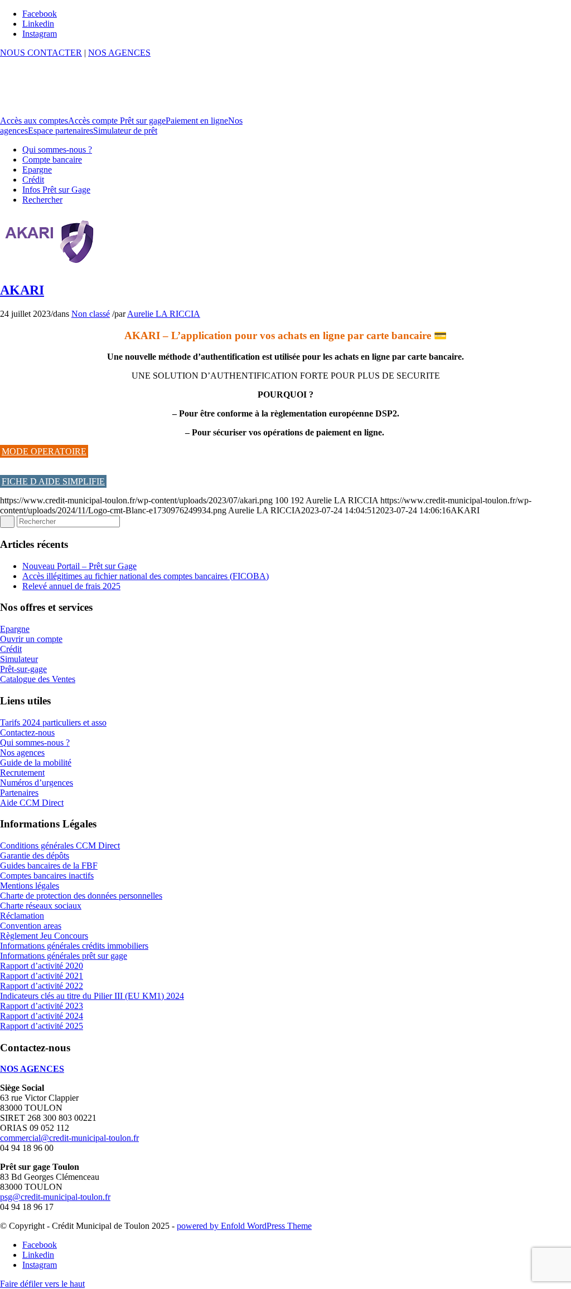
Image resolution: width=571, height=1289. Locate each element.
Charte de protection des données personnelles (81, 895)
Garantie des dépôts (34, 855)
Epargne (15, 629)
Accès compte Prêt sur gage (117, 120)
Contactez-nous (27, 732)
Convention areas (30, 925)
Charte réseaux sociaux (40, 905)
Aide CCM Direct (32, 802)
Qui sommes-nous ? (35, 742)
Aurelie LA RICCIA (163, 313)
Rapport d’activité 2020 (41, 966)
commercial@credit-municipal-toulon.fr (69, 1138)
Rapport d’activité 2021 (41, 976)
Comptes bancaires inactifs (47, 875)
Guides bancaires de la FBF (49, 865)
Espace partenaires (60, 130)
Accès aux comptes (34, 120)
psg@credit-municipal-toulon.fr (55, 1197)
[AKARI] (50, 266)
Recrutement (22, 772)
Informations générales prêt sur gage (63, 955)
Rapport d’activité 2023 (41, 1006)
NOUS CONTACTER (41, 52)
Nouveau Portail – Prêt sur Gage (79, 566)
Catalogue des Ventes (37, 679)
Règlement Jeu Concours (44, 935)
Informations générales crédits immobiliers (74, 945)
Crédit (11, 649)
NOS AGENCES (119, 52)
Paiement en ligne (197, 120)
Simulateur (19, 659)
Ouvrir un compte (31, 639)
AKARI (22, 290)
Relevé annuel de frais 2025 (71, 586)
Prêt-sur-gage (23, 669)
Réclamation (22, 915)
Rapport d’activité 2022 (41, 986)
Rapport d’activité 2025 (41, 1026)
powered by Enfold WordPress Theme (244, 1226)
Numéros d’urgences (36, 782)
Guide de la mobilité (35, 762)
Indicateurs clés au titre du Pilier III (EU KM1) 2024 (92, 996)
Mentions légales (29, 885)
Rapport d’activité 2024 (41, 1016)
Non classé (90, 313)
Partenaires (19, 792)
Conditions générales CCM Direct (60, 845)
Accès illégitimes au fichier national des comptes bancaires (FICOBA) (145, 576)
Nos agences (22, 752)
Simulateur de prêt (125, 130)
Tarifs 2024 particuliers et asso (53, 722)
